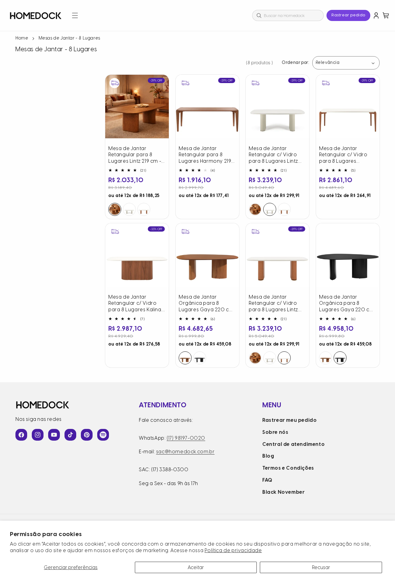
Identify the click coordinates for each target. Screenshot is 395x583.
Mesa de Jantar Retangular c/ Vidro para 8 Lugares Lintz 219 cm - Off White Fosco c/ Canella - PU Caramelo (275, 303)
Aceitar (196, 567)
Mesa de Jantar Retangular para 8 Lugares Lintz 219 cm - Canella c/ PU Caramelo (134, 155)
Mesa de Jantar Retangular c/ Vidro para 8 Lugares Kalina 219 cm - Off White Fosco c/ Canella (134, 303)
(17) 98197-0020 (186, 438)
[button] (75, 15)
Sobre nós (275, 432)
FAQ (267, 480)
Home (21, 38)
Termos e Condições (288, 468)
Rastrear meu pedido (289, 420)
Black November (283, 492)
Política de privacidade (233, 550)
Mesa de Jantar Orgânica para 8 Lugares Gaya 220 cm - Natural (206, 303)
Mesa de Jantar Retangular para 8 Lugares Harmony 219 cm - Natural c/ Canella (207, 155)
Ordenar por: (295, 63)
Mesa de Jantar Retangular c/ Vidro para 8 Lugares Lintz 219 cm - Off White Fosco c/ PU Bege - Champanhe (273, 155)
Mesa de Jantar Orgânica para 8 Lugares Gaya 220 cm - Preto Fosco (346, 303)
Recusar (321, 567)
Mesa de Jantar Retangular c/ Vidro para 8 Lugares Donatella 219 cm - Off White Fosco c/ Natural (347, 155)
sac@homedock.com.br (185, 452)
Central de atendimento (293, 444)
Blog (268, 456)
